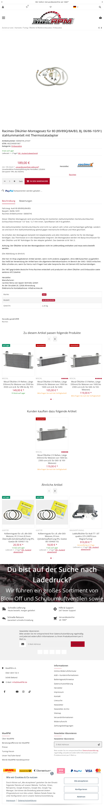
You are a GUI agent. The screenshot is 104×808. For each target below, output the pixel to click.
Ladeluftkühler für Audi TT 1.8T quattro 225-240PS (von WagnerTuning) (85, 536)
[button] (2, 2)
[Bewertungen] (64, 378)
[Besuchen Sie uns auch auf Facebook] (40, 652)
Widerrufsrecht (60, 721)
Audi (44, 294)
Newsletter (58, 705)
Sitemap (57, 713)
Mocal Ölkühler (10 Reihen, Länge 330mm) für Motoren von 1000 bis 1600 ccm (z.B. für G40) (52, 384)
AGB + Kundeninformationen (66, 675)
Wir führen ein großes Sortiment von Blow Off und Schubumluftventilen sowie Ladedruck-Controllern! (52, 598)
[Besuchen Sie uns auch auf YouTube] (51, 652)
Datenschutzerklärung (27, 800)
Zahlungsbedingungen (63, 725)
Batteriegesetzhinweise (64, 679)
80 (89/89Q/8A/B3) (48, 300)
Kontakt (57, 696)
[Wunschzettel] (51, 7)
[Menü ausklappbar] (3, 17)
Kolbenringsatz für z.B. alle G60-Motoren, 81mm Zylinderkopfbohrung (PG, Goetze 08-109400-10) (52, 537)
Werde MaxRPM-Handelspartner (16, 760)
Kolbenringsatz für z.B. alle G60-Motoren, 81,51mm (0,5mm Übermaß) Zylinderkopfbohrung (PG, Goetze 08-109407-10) (18, 537)
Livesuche (58, 700)
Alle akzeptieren (81, 781)
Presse (5, 747)
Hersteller (58, 688)
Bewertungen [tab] (25, 200)
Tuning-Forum (8, 751)
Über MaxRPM (8, 738)
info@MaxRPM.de (19, 682)
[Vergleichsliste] (27, 7)
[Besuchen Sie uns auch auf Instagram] (58, 652)
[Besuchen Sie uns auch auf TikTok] (64, 652)
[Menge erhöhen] (14, 181)
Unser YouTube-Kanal (11, 755)
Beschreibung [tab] (8, 200)
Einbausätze (16, 146)
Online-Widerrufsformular (65, 671)
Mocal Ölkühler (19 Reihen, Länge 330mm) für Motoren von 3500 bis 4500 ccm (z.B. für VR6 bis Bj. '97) (18, 384)
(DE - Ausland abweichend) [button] (28, 153)
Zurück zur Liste (7, 28)
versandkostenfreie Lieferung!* (27, 167)
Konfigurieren (81, 789)
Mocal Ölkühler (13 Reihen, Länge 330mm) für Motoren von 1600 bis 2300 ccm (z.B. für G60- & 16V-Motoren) (86, 385)
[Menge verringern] (4, 181)
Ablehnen (81, 797)
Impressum (10, 800)
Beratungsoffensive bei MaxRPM (15, 743)
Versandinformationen (63, 717)
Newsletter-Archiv (61, 709)
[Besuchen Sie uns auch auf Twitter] (46, 652)
